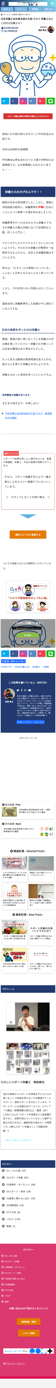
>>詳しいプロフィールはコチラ (17, 1140)
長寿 (46, 666)
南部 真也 (42, 30)
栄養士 (36, 666)
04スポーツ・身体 (15, 1191)
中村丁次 (7, 666)
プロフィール (21, 9)
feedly (29, 635)
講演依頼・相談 (29, 1321)
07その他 (11, 1212)
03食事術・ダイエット (18, 1184)
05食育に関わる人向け (13, 661)
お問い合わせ (49, 9)
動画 (8, 1226)
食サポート (7, 9)
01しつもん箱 (13, 1170)
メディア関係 (29, 1333)
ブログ (9, 1219)
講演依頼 (35, 9)
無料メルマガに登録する (28, 534)
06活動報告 (12, 1205)
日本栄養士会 (22, 666)
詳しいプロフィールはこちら (31, 722)
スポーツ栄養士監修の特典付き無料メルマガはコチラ (28, 116)
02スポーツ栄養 (14, 1177)
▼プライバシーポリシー (14, 1363)
